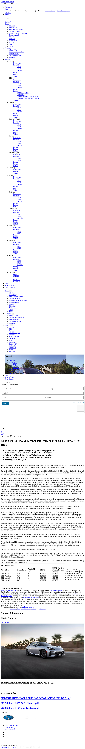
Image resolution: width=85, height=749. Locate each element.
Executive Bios (14, 54)
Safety (11, 44)
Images (15, 74)
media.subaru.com (28, 607)
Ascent (11, 327)
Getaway (12, 338)
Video (15, 270)
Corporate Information (16, 52)
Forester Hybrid (14, 336)
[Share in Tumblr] (6, 426)
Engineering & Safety (12, 725)
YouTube (42, 609)
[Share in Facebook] (6, 421)
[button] (1, 432)
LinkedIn (27, 609)
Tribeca (15, 278)
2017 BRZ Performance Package (28, 98)
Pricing (11, 42)
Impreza (11, 340)
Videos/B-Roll (9, 285)
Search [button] (7, 14)
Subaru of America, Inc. (8, 590)
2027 (19, 67)
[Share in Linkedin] (6, 418)
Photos (7, 283)
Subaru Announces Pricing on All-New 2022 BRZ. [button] (27, 682)
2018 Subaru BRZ (23, 93)
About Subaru (13, 50)
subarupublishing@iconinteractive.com (57, 11)
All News (12, 26)
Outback (12, 342)
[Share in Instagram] (6, 428)
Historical (12, 39)
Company (8, 48)
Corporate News (14, 31)
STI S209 (16, 276)
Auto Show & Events (16, 29)
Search (3, 18)
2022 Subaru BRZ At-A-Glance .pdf (20, 703)
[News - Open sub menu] (10, 291)
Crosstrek (12, 331)
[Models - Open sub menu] (11, 325)
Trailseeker (12, 346)
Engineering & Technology (18, 33)
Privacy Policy (5, 747)
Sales (11, 46)
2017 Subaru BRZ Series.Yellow (28, 97)
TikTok (33, 609)
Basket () (8, 13)
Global (11, 37)
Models (7, 59)
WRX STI (16, 280)
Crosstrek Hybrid (14, 333)
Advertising (13, 27)
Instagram (20, 609)
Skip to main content (7, 2)
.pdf (2, 434)
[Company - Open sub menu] (13, 314)
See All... (20, 70)
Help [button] (6, 9)
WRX (11, 349)
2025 (19, 143)
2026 (19, 69)
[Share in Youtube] (6, 423)
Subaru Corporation (55, 590)
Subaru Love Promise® (31, 598)
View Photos (5, 622)
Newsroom (17, 63)
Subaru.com (9, 7)
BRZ (10, 329)
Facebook (13, 609)
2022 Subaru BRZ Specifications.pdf (20, 708)
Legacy (15, 274)
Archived (12, 351)
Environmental (14, 35)
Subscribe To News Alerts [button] (9, 385)
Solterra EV (13, 344)
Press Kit (16, 65)
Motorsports (13, 41)
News (7, 24)
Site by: (14, 747)
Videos (15, 76)
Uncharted (12, 348)
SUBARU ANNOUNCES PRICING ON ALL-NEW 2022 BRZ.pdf (35, 698)
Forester (11, 335)
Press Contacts (10, 287)
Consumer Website (15, 55)
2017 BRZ (20, 95)
